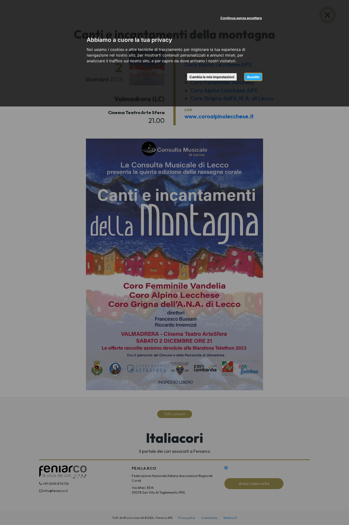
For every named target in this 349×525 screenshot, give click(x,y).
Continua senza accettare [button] (241, 18)
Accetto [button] (253, 77)
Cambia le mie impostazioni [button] (211, 77)
